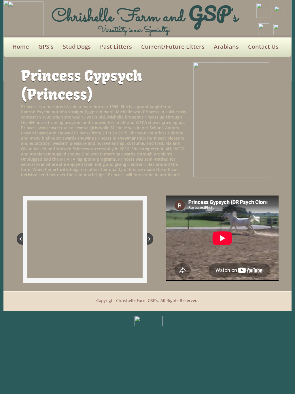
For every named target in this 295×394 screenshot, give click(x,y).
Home (20, 46)
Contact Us (263, 46)
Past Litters (116, 46)
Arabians (226, 46)
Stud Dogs (77, 46)
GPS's (46, 46)
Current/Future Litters (173, 46)
